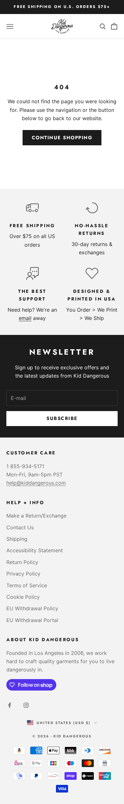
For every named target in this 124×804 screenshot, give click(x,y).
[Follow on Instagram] (26, 705)
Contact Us (20, 527)
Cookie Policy (23, 597)
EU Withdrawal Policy (32, 608)
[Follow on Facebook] (9, 705)
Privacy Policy (23, 573)
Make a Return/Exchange (36, 515)
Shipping (16, 539)
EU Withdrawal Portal (32, 620)
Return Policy (22, 562)
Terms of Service (26, 585)
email (25, 318)
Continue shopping (62, 137)
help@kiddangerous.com (36, 483)
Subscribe (62, 418)
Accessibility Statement (34, 550)
